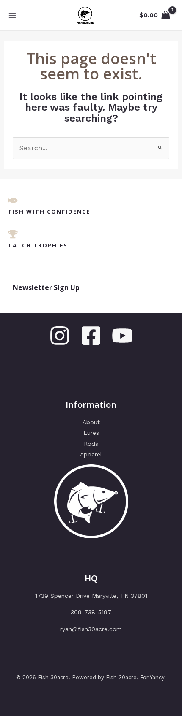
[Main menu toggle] (12, 15)
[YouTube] (122, 335)
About (91, 422)
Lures (91, 432)
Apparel (91, 454)
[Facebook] (91, 335)
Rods (91, 443)
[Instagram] (59, 335)
